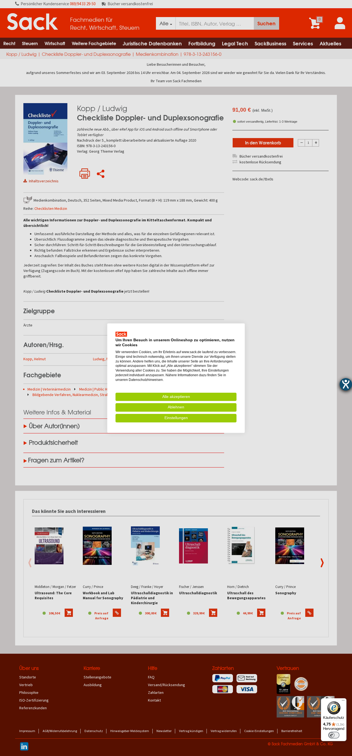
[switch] (333, 735)
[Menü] (343, 701)
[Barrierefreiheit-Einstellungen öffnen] (346, 384)
